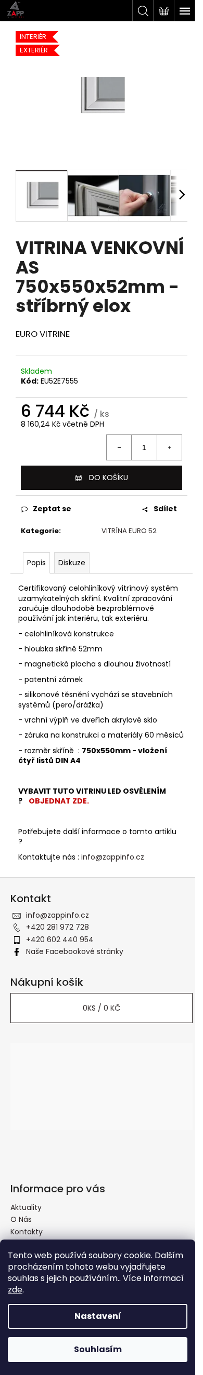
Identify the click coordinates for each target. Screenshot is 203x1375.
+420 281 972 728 (57, 927)
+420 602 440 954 (60, 939)
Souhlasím (98, 1349)
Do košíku (108, 477)
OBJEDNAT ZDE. (59, 801)
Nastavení (97, 1316)
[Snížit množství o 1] (119, 447)
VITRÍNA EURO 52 (129, 531)
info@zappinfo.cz (112, 857)
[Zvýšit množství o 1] (169, 447)
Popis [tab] (36, 562)
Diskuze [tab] (71, 562)
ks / (101, 1008)
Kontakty (26, 1232)
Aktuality (26, 1207)
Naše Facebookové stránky (74, 951)
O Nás (21, 1219)
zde (15, 1290)
